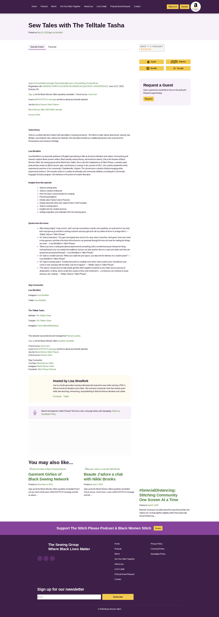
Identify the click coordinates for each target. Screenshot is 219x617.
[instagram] (39, 558)
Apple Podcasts (35, 83)
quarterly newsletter (66, 341)
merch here (45, 346)
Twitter (66, 396)
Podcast (44, 6)
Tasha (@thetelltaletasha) (48, 326)
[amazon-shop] (196, 7)
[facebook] (46, 558)
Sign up (31, 94)
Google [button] (180, 68)
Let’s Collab (102, 6)
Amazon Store (34, 115)
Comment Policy (158, 549)
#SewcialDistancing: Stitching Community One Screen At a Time (158, 495)
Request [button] (148, 99)
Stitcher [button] (182, 62)
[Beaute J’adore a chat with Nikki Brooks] (102, 469)
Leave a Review (74, 83)
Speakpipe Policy (158, 554)
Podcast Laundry (73, 336)
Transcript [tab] (52, 47)
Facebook (57, 396)
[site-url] (41, 547)
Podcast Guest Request (120, 6)
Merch (53, 6)
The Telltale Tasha (43, 315)
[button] (163, 7)
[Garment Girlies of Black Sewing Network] (47, 469)
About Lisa (88, 6)
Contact (137, 6)
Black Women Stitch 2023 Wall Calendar (45, 110)
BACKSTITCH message (45, 99)
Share (95, 83)
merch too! (92, 94)
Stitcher (45, 83)
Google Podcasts (55, 83)
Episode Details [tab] (37, 47)
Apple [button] (153, 62)
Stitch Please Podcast (47, 369)
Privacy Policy (156, 544)
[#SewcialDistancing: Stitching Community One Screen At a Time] (161, 477)
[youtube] (52, 558)
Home (34, 6)
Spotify (65, 83)
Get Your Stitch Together (70, 6)
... (37, 495)
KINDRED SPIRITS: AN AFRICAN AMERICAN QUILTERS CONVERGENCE (75, 86)
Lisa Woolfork (57, 32)
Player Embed (87, 83)
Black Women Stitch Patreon (47, 104)
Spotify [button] (153, 68)
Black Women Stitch (45, 363)
